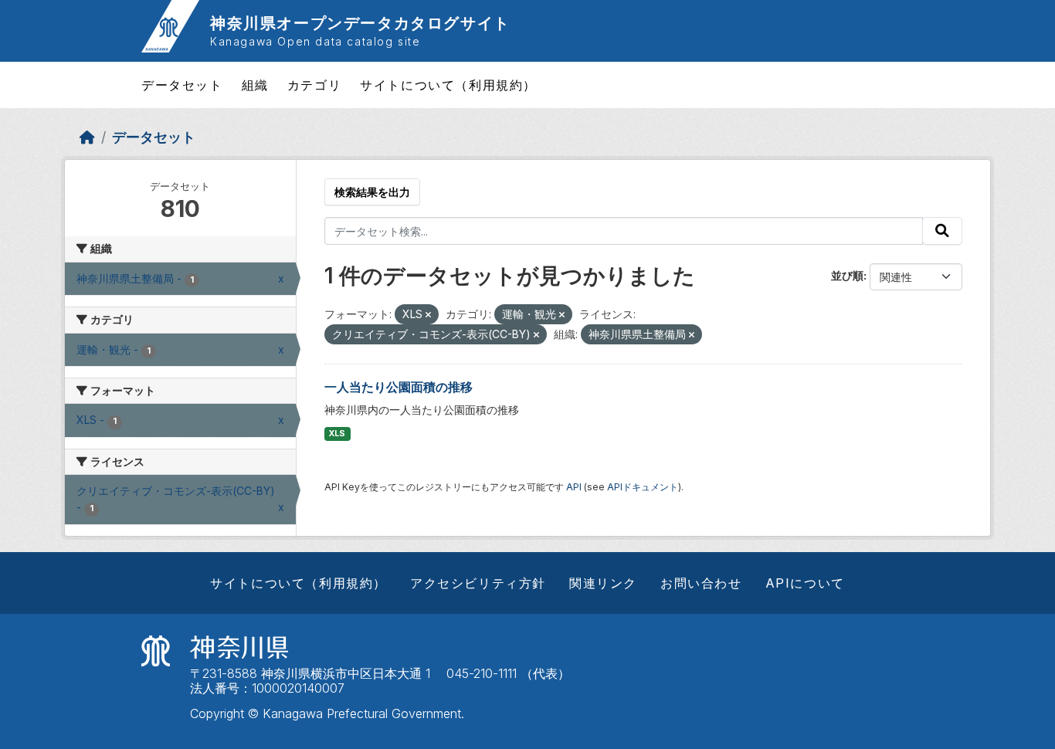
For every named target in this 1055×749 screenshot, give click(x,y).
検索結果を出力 (372, 191)
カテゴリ (314, 85)
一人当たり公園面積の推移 (398, 387)
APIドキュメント (642, 487)
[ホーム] (87, 137)
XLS (337, 434)
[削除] (428, 315)
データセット (182, 85)
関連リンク (603, 583)
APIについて (805, 583)
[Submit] (942, 231)
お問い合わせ (701, 583)
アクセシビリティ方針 (478, 583)
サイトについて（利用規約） (448, 85)
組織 (255, 85)
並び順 (847, 275)
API (574, 487)
